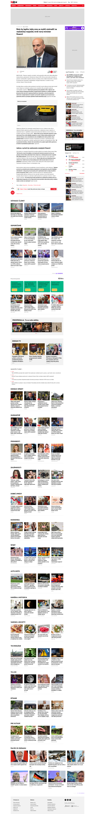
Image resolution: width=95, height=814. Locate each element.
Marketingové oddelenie (52, 809)
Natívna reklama (33, 810)
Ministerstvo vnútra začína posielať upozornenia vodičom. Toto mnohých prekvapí (16, 586)
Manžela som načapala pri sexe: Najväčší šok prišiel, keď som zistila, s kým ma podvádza (77, 147)
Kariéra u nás (15, 807)
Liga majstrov (26, 563)
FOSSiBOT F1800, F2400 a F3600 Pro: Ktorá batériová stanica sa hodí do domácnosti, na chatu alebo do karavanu (57, 661)
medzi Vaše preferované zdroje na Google (32, 189)
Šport (34, 5)
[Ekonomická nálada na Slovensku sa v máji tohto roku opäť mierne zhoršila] (17, 207)
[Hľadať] (82, 5)
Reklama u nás (32, 802)
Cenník (31, 807)
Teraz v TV (68, 153)
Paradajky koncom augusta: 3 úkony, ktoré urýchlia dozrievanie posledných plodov (16, 738)
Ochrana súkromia (16, 804)
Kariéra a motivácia (19, 597)
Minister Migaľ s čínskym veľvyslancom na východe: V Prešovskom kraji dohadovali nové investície (30, 404)
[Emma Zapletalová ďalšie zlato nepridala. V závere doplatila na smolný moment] (44, 678)
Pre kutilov (15, 723)
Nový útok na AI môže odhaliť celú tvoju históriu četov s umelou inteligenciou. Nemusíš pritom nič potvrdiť (29, 661)
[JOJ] (66, 159)
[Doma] (66, 166)
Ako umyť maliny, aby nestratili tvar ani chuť (43, 635)
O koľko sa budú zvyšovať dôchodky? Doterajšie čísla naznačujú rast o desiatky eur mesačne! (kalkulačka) (30, 535)
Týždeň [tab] (82, 72)
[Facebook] (65, 800)
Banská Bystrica (53, 408)
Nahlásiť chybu (19, 193)
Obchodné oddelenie (51, 805)
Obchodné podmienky (34, 805)
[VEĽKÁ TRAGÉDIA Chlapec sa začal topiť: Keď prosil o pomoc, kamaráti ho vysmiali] (68, 197)
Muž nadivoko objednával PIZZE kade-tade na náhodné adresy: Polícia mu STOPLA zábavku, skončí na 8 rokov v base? (57, 430)
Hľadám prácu (13, 615)
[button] (51, 72)
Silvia (59, 2)
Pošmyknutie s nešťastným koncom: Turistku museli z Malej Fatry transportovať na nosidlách (43, 404)
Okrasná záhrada (54, 741)
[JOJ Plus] (66, 169)
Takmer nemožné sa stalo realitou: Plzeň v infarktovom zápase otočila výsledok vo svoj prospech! (44, 560)
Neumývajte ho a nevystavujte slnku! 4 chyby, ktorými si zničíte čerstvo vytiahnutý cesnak (30, 738)
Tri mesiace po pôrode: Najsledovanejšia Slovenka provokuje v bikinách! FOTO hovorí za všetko (33, 379)
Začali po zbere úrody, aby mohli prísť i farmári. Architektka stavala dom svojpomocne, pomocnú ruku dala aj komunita (57, 713)
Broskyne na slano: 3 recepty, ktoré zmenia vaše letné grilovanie (56, 636)
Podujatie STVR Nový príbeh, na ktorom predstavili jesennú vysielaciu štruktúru (18, 358)
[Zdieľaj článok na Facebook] (12, 183)
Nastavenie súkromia (16, 805)
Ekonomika (49, 5)
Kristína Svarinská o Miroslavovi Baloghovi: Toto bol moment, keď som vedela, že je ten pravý (54, 358)
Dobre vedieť (13, 312)
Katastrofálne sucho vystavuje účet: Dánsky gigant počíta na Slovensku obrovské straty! (43, 535)
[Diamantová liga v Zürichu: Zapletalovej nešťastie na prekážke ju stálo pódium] (17, 551)
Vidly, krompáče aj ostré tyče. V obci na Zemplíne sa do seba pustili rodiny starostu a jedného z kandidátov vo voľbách (56, 687)
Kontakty (50, 800)
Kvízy (55, 5)
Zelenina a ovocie (41, 741)
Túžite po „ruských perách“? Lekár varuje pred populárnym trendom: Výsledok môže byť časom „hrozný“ (16, 482)
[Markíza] (66, 156)
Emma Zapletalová (14, 563)
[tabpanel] (74, 87)
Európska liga (40, 564)
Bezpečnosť (26, 665)
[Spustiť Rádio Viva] (74, 27)
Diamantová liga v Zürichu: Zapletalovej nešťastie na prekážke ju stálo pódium (16, 560)
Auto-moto (15, 571)
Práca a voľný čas (27, 615)
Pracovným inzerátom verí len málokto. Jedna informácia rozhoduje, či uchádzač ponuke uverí (16, 612)
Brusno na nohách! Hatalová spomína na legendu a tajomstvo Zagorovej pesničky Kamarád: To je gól (56, 456)
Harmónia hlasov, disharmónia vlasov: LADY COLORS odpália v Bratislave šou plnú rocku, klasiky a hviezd (30, 307)
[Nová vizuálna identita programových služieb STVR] (37, 349)
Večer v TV (76, 153)
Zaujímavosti (41, 5)
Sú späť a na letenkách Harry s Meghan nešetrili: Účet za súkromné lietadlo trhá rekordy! (30, 456)
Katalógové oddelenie (51, 807)
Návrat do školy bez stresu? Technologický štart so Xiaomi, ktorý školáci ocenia (56, 508)
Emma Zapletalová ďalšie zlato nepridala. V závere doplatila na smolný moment (44, 687)
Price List (32, 809)
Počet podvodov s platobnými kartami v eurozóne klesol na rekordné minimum (43, 215)
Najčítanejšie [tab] (70, 72)
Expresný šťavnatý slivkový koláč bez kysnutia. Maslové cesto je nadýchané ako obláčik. (16, 637)
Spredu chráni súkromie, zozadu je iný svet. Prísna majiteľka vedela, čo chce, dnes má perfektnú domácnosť (16, 713)
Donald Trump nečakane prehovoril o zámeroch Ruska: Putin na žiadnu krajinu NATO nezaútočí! (33, 376)
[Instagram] (68, 800)
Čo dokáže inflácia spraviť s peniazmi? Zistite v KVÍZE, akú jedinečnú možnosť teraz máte (57, 307)
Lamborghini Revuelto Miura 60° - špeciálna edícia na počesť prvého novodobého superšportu (30, 586)
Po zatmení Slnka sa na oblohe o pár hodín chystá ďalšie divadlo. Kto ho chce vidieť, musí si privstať (30, 687)
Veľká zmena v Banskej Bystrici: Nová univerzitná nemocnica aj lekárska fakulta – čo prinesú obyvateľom (57, 404)
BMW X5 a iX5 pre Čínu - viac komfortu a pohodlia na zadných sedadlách (43, 585)
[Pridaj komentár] (12, 179)
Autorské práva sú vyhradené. (70, 803)
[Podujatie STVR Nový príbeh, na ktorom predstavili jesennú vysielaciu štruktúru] (20, 349)
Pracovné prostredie (41, 615)
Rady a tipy (39, 637)
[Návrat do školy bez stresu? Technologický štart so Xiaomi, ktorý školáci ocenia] (57, 500)
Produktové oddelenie (51, 804)
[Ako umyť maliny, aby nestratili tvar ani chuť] (44, 628)
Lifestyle (67, 5)
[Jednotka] (66, 163)
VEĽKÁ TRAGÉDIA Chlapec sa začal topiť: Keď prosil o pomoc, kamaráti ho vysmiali (77, 198)
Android (39, 665)
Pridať (54, 189)
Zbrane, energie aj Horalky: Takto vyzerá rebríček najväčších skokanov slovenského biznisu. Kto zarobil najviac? (16, 535)
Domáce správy (17, 389)
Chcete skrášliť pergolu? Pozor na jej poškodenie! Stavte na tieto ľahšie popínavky (57, 738)
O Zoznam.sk (16, 800)
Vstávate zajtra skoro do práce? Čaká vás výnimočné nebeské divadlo (29, 612)
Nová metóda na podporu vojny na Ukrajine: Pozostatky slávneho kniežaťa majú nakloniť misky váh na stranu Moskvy (36, 383)
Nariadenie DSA (16, 810)
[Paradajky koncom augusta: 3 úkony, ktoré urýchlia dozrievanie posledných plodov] (17, 730)
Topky (24, 26)
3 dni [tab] (77, 72)
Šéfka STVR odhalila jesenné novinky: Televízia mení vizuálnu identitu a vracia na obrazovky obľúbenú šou (16, 404)
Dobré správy (16, 494)
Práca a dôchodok (54, 615)
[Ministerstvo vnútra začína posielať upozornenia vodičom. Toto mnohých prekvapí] (17, 578)
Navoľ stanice (67, 173)
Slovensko (30, 185)
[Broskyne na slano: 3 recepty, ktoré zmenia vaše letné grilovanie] (57, 628)
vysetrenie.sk (26, 485)
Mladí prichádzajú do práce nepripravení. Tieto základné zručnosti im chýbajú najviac (43, 612)
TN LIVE (13, 672)
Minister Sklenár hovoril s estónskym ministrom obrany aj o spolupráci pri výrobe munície (30, 215)
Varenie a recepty (18, 622)
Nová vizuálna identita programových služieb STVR (35, 358)
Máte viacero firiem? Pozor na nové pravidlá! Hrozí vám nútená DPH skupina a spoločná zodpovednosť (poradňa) (57, 535)
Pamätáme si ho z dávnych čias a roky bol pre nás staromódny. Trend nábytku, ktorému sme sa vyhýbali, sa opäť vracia (43, 713)
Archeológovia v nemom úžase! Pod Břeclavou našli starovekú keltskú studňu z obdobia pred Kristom (43, 482)
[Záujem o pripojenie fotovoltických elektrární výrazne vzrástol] (57, 207)
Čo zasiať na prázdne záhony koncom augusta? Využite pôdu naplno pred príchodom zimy (44, 738)
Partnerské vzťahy (75, 144)
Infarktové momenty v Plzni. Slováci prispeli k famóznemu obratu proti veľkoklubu (16, 687)
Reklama (32, 800)
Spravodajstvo (50, 802)
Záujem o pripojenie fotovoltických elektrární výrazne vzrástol (57, 215)
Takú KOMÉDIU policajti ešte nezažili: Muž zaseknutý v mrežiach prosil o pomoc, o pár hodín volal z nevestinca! (36, 373)
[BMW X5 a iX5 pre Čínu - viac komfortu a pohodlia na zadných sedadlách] (44, 578)
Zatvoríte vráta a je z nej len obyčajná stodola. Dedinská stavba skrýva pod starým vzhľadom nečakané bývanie (29, 713)
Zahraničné (20, 5)
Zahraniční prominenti (28, 459)
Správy (30, 361)
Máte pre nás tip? (50, 810)
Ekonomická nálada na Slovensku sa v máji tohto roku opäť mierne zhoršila (17, 215)
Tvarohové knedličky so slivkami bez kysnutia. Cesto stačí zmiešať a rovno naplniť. (29, 637)
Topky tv (61, 5)
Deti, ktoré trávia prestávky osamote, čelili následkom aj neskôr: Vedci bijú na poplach (57, 482)
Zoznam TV (16, 341)
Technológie (16, 646)
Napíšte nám (15, 809)
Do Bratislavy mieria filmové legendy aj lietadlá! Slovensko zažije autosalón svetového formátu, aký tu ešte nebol (17, 307)
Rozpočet (25, 185)
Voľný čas (74, 5)
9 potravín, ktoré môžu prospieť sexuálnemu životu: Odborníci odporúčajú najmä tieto (29, 482)
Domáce (14, 5)
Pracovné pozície (15, 279)
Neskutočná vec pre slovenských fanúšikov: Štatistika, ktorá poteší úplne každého (43, 307)
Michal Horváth (37, 185)
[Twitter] (70, 800)
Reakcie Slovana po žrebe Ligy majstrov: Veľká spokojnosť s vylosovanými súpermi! (57, 560)
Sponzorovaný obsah (54, 665)
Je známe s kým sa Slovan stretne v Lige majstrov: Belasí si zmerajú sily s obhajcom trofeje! (30, 560)
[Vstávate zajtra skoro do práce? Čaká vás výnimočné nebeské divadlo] (30, 604)
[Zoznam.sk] (68, 806)
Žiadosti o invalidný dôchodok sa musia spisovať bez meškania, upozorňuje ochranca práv (57, 612)
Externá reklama (33, 804)
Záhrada (12, 741)
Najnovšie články (16, 369)
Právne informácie (16, 802)
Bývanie (14, 698)
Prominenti (28, 5)
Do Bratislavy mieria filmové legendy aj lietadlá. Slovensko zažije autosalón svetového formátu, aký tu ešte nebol (57, 586)
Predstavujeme (26, 589)
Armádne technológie (14, 665)
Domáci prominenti (14, 461)
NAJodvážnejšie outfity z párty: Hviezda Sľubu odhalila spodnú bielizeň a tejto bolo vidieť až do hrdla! (43, 456)
